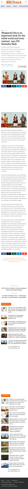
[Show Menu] (2, 2)
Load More (14, 347)
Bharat (8, 6)
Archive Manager (8, 65)
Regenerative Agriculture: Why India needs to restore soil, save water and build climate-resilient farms (17, 450)
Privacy (2, 480)
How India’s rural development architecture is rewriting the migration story (16, 317)
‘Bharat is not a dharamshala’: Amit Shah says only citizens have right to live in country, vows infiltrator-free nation (17, 310)
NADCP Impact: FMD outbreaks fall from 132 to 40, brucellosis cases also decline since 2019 (17, 443)
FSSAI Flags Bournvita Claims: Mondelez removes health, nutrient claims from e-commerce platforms (17, 335)
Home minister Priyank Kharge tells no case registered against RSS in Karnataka (17, 323)
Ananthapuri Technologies (12, 486)
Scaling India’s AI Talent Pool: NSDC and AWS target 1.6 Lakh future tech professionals (17, 464)
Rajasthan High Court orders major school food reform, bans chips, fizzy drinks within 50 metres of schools (17, 329)
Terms (8, 480)
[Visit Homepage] (13, 2)
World (15, 6)
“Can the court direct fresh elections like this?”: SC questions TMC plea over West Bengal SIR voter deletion (17, 342)
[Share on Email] (24, 86)
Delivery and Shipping (19, 482)
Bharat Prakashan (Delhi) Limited (8, 484)
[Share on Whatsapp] (14, 86)
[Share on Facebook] (3, 86)
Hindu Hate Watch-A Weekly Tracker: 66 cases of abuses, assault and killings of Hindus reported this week (16, 458)
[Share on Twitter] (8, 86)
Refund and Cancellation (6, 482)
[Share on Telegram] (19, 86)
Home (2, 6)
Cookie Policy (14, 480)
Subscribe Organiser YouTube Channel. (14, 258)
